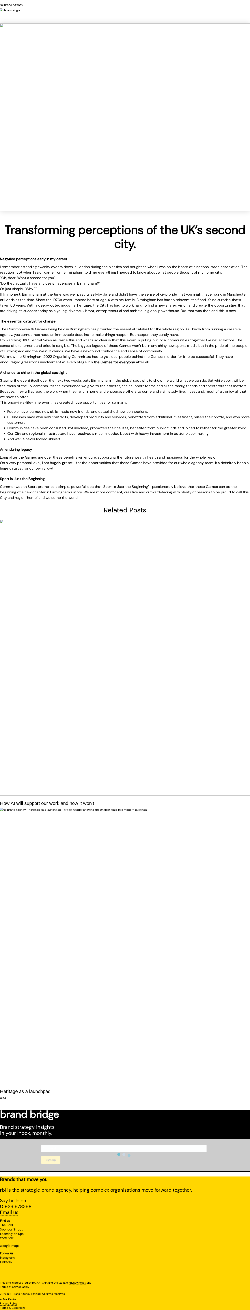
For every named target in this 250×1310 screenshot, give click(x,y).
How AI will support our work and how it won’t (47, 803)
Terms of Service (11, 1287)
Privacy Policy (77, 1283)
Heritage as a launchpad (25, 1091)
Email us (9, 1212)
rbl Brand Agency (11, 5)
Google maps (9, 1246)
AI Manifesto (8, 1299)
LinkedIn (6, 1262)
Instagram (7, 1258)
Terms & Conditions (12, 1308)
